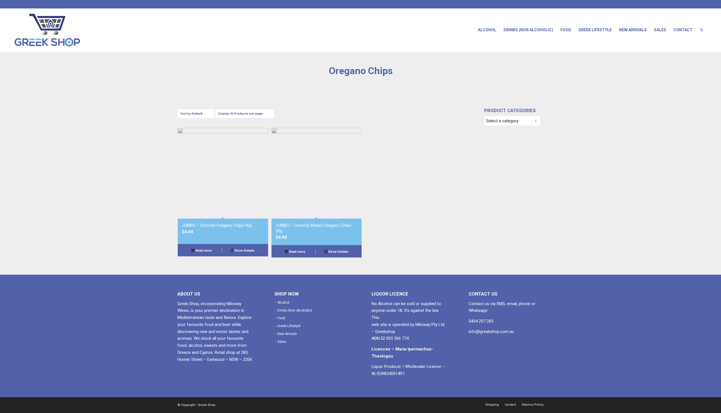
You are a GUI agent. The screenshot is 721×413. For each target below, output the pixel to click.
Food (565, 30)
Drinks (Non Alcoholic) (528, 30)
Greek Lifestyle (595, 30)
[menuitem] (701, 30)
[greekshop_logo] (52, 30)
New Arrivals (633, 30)
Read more (203, 250)
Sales (660, 30)
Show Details (244, 250)
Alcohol (487, 30)
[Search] (701, 30)
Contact (683, 30)
